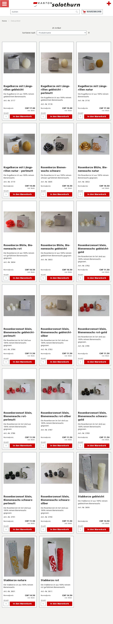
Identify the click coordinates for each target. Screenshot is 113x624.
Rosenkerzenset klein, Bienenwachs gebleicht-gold (93, 249)
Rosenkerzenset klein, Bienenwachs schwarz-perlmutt (18, 500)
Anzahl (6, 113)
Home (4, 21)
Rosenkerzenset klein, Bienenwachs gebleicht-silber (56, 332)
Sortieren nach (28, 33)
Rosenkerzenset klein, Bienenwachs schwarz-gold (92, 416)
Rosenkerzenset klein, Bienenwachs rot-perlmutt (18, 416)
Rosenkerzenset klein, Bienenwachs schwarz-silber (55, 500)
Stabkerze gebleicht (91, 496)
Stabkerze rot (50, 580)
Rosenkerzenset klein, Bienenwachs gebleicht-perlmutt (19, 332)
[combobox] (45, 11)
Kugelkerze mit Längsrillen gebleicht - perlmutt (55, 90)
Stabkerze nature (15, 580)
